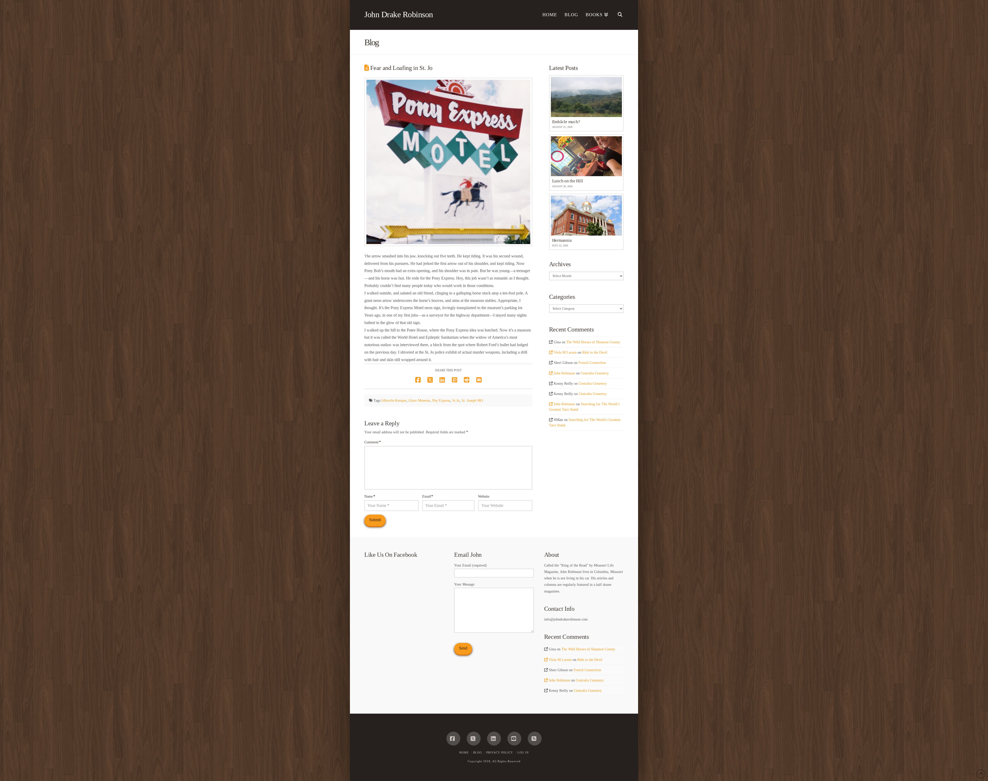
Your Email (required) (470, 565)
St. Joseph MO (472, 400)
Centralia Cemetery (595, 373)
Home (464, 752)
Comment (372, 442)
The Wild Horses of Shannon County (593, 342)
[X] (474, 739)
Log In (523, 752)
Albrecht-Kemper (394, 400)
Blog (477, 752)
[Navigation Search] (618, 15)
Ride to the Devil (594, 352)
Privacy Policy (499, 752)
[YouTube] (514, 739)
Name (369, 496)
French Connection (592, 363)
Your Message (464, 584)
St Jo (456, 400)
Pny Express (441, 400)
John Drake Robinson (398, 14)
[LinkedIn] (494, 739)
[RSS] (535, 739)
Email (427, 496)
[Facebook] (453, 739)
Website (483, 496)
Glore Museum (419, 400)
